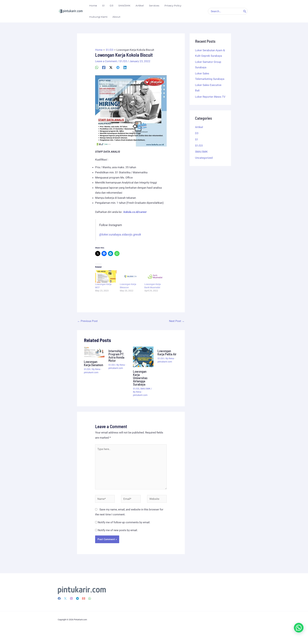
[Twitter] (65, 598)
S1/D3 (123, 61)
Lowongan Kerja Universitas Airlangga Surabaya (140, 378)
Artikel (199, 127)
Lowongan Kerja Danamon (93, 363)
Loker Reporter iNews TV (210, 96)
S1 (196, 139)
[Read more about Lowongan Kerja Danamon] (94, 351)
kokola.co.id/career (135, 212)
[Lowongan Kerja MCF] (106, 276)
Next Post (176, 321)
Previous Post (87, 321)
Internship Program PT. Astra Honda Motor (116, 355)
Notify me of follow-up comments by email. (124, 522)
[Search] (244, 11)
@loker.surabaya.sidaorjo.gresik (120, 234)
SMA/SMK (145, 388)
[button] (299, 628)
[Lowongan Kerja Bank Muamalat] (155, 276)
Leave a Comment (106, 61)
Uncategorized (204, 157)
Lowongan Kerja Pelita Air (167, 352)
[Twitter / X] (110, 67)
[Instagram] (71, 598)
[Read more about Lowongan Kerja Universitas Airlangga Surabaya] (143, 356)
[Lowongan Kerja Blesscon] (130, 276)
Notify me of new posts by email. (118, 530)
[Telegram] (118, 67)
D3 (196, 133)
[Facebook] (103, 67)
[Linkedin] (125, 67)
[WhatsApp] (96, 67)
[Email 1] (83, 598)
